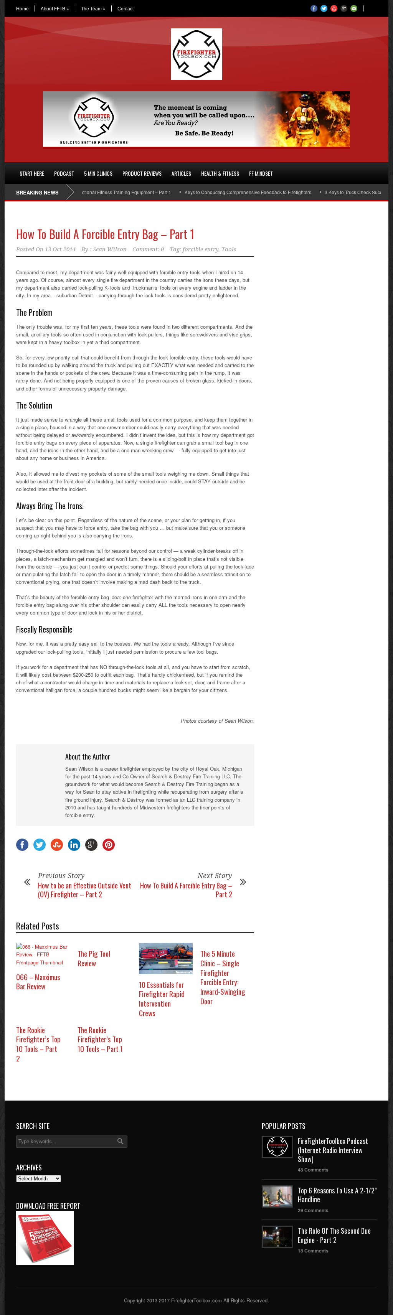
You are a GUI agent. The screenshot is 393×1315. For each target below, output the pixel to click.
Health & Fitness (220, 173)
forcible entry (200, 249)
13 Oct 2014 (60, 249)
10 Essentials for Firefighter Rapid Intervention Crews (162, 998)
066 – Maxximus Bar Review (38, 981)
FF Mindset (261, 173)
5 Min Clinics (98, 173)
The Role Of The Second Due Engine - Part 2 (334, 1235)
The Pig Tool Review (94, 958)
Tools (228, 249)
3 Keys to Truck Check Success (337, 192)
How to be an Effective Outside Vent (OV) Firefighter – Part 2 (84, 889)
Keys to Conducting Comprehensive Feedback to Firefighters (228, 192)
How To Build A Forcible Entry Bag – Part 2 (186, 889)
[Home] (10, 169)
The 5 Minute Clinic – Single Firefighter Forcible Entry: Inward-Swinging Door (222, 977)
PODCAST (64, 173)
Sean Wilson (110, 249)
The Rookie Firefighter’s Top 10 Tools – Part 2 (38, 1043)
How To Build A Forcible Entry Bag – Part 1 (105, 233)
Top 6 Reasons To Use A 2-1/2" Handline (337, 1194)
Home (22, 8)
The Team (93, 8)
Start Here (32, 173)
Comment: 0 (148, 249)
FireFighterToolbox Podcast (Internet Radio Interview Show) (333, 1150)
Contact (125, 8)
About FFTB (55, 8)
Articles (181, 173)
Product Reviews (142, 173)
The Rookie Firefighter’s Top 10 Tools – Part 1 (100, 1039)
